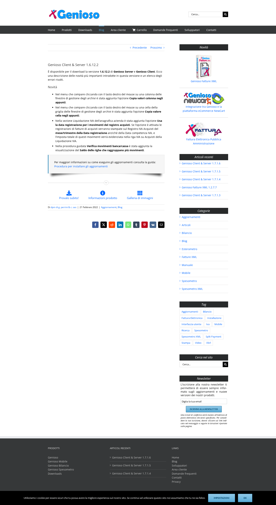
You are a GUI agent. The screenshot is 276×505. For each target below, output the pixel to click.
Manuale (187, 265)
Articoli (186, 225)
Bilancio (187, 233)
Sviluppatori (179, 465)
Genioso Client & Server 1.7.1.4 (201, 179)
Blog (120, 207)
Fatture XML (189, 257)
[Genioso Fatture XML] (203, 67)
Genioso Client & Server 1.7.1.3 (201, 195)
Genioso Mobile (57, 461)
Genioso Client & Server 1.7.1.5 (201, 171)
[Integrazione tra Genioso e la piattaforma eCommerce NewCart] (203, 98)
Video (198, 342)
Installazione (214, 318)
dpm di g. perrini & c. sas (63, 207)
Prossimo (156, 47)
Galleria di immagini (140, 198)
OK (245, 498)
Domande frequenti (184, 473)
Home (175, 457)
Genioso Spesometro (61, 469)
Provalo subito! (69, 198)
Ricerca (185, 330)
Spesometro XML (192, 289)
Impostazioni (221, 498)
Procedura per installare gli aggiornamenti (81, 166)
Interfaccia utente (191, 324)
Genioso (53, 457)
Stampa (186, 342)
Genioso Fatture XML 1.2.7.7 (199, 187)
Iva (208, 324)
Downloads (55, 473)
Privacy (176, 481)
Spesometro (189, 281)
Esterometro (189, 249)
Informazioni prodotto (102, 198)
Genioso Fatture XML (204, 81)
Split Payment (213, 336)
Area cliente (179, 469)
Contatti (177, 477)
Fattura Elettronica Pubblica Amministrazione (203, 141)
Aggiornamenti (109, 207)
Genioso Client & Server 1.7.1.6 (201, 163)
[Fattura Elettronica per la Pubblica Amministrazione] (203, 129)
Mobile (186, 273)
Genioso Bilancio (58, 465)
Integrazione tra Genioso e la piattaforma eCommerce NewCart (204, 109)
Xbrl (208, 342)
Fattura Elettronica (192, 318)
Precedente (140, 47)
